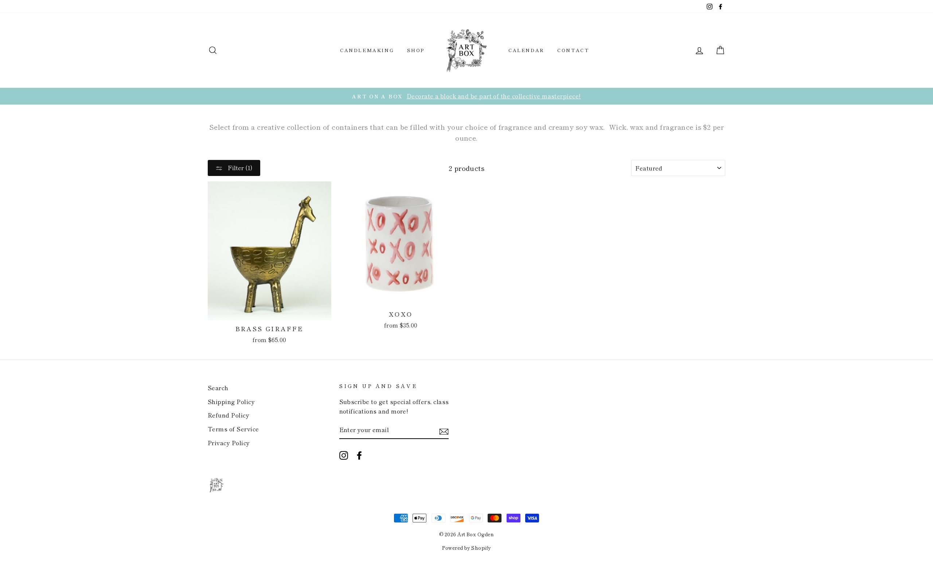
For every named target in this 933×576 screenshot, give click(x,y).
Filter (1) (239, 167)
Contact (573, 50)
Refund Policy (228, 415)
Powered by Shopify (466, 547)
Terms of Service (233, 428)
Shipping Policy (231, 401)
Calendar (526, 50)
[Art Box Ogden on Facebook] (359, 455)
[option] (466, 96)
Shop (416, 50)
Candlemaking (367, 50)
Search (218, 387)
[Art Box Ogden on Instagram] (343, 455)
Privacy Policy (229, 442)
